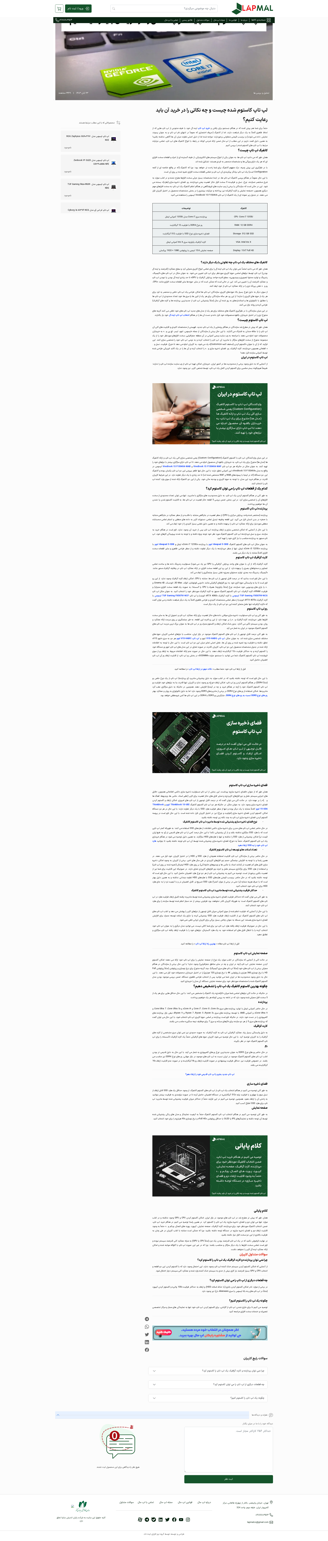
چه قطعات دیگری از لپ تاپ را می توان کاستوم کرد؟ (238, 1384)
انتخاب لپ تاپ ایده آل (179, 315)
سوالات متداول (203, 20)
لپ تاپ (215, 638)
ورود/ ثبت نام (75, 9)
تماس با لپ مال (171, 20)
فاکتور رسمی (187, 20)
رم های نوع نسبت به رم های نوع (247, 695)
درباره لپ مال (204, 1502)
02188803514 (65, 20)
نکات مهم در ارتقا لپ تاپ (200, 669)
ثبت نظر (228, 1479)
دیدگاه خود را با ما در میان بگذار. (257, 1423)
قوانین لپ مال (185, 1502)
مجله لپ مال (219, 20)
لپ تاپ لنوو (188, 638)
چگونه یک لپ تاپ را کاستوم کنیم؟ (247, 1398)
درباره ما (244, 20)
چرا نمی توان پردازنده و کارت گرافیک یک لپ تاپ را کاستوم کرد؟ (233, 1371)
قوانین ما (233, 20)
